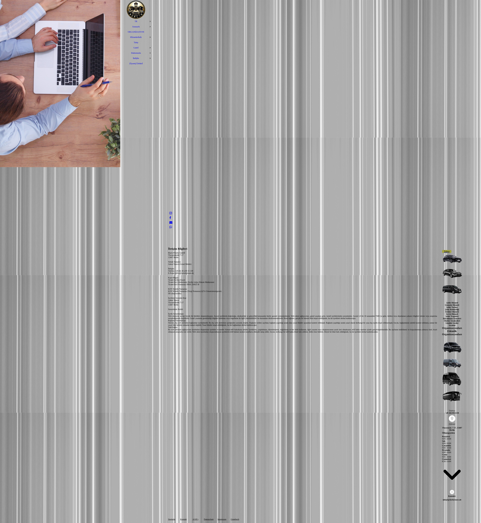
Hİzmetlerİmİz (136, 37)
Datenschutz (209, 519)
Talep (136, 42)
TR (136, 21)
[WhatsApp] (170, 227)
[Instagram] (170, 213)
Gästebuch (235, 519)
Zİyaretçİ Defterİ (136, 63)
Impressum (222, 519)
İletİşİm (136, 58)
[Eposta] (170, 222)
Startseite (171, 519)
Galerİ (135, 48)
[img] (136, 9)
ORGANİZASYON (136, 32)
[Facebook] (170, 217)
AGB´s (195, 519)
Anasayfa (136, 27)
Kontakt (183, 519)
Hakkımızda (136, 53)
